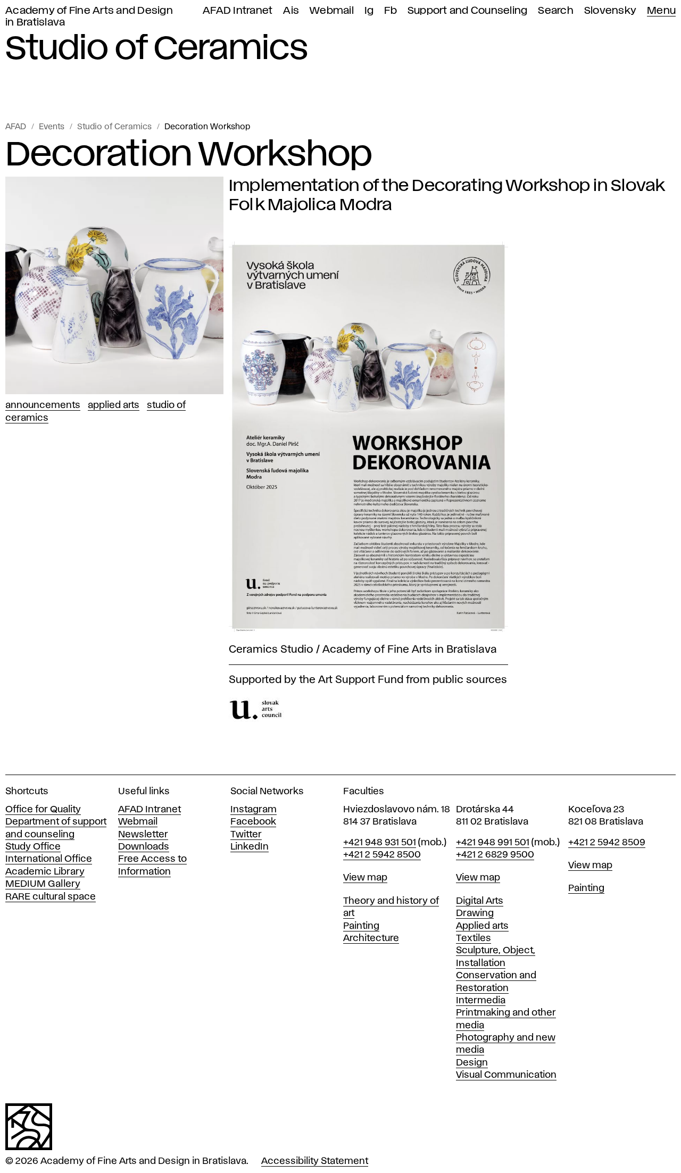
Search (556, 10)
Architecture (371, 938)
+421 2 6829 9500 (495, 855)
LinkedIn (249, 847)
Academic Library (45, 872)
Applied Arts (113, 405)
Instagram (253, 809)
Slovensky (610, 10)
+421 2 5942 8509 (606, 842)
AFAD (15, 127)
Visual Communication (506, 1075)
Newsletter (143, 834)
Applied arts (482, 926)
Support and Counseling (468, 10)
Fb (390, 10)
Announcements (42, 405)
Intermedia (480, 1000)
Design (472, 1063)
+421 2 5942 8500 (382, 855)
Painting (361, 926)
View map (365, 877)
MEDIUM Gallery (42, 884)
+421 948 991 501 (492, 842)
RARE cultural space (50, 897)
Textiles (473, 938)
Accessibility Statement (314, 1161)
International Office (48, 859)
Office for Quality (43, 809)
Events (51, 127)
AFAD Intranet (237, 10)
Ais (291, 10)
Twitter (246, 834)
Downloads (143, 847)
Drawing (475, 913)
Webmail (332, 10)
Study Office (33, 847)
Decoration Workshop (207, 127)
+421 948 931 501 (379, 842)
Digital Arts (479, 901)
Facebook (253, 822)
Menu (661, 10)
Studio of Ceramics (114, 127)
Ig (369, 10)
